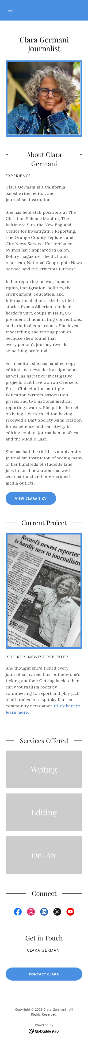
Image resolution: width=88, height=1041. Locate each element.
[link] (44, 30)
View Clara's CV (31, 498)
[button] (10, 10)
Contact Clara (44, 974)
